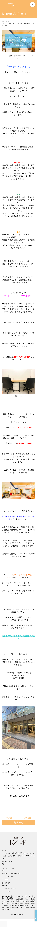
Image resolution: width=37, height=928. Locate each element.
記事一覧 (18, 822)
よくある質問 (6, 883)
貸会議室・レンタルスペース (11, 873)
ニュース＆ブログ (7, 876)
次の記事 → (29, 818)
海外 (3, 864)
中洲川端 (21, 856)
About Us (5, 879)
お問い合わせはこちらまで (18, 796)
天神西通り (12, 856)
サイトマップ (6, 891)
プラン (4, 871)
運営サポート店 (7, 861)
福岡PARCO (24, 853)
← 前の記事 (7, 818)
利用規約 (5, 885)
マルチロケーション (8, 868)
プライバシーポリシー (9, 888)
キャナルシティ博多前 (10, 853)
